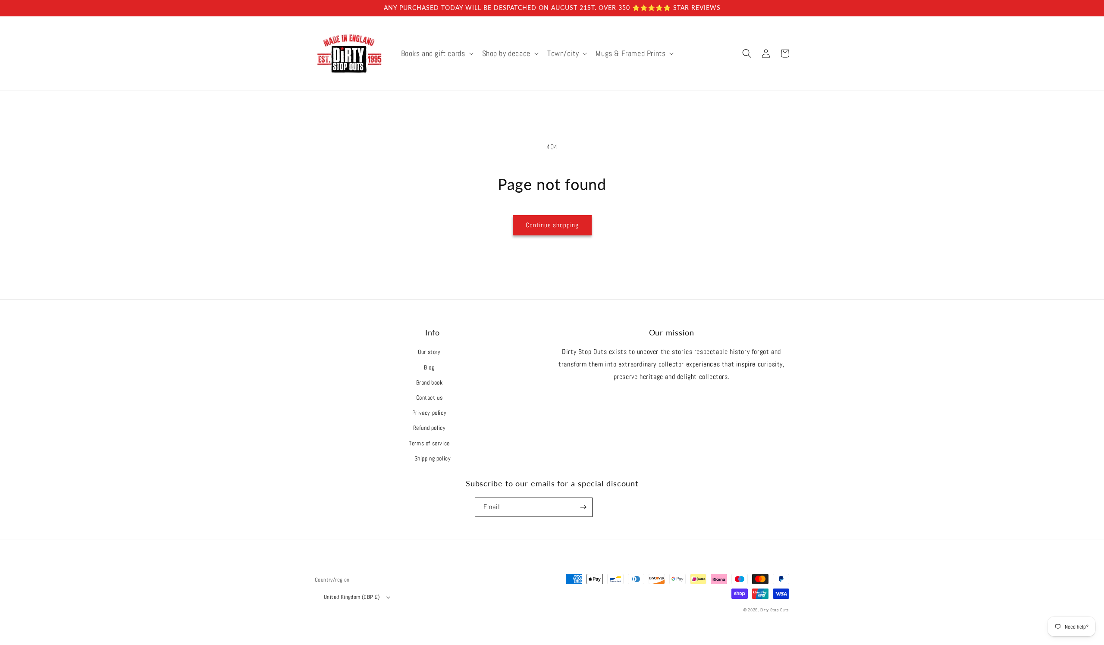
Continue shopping (552, 225)
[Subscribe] (583, 507)
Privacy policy (429, 412)
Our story (429, 352)
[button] (436, 53)
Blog (429, 367)
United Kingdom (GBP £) (352, 597)
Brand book (429, 382)
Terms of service (429, 443)
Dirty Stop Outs (775, 610)
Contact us (429, 397)
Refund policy (429, 428)
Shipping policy (432, 458)
